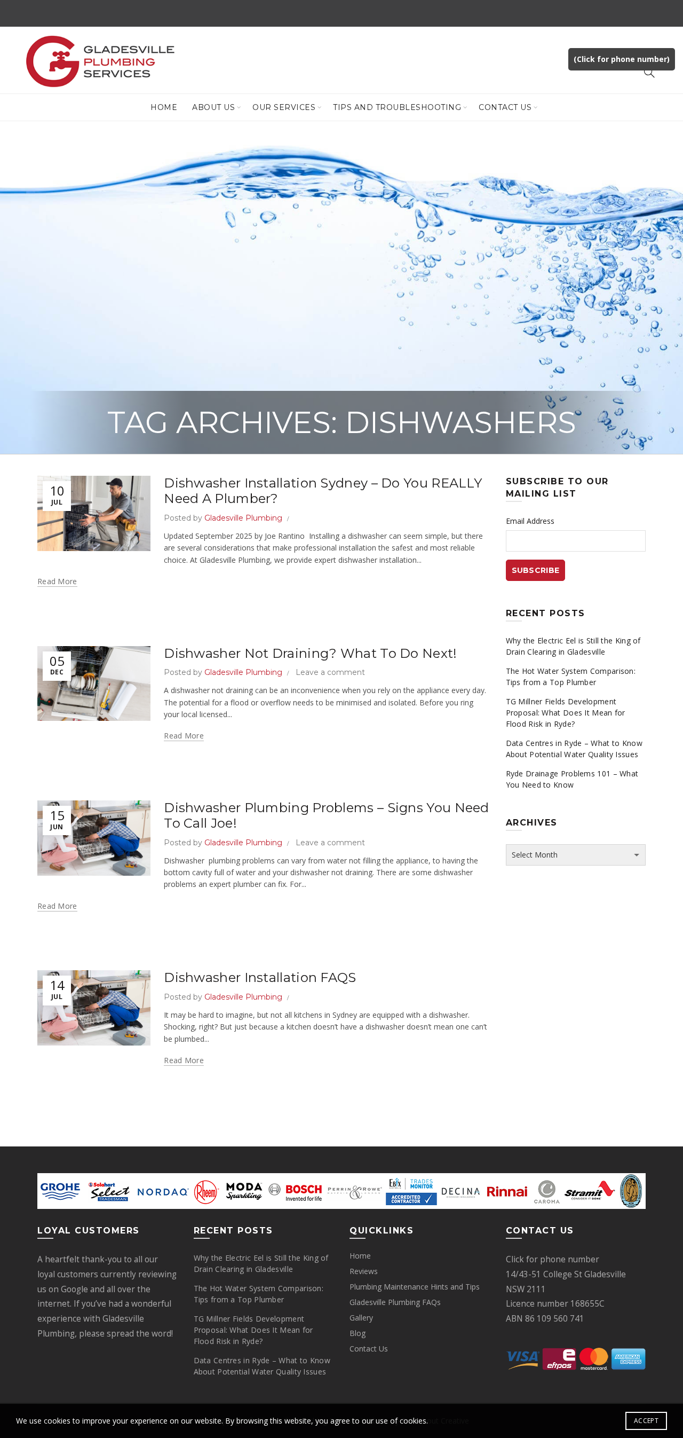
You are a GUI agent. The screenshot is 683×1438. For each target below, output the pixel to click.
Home (163, 107)
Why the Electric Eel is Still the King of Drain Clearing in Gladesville (573, 646)
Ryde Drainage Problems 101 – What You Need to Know (572, 779)
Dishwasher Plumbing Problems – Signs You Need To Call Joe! (326, 815)
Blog (358, 1333)
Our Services (283, 107)
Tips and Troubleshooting (397, 107)
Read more (57, 581)
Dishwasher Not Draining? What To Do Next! (310, 653)
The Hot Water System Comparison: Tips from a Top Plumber (571, 676)
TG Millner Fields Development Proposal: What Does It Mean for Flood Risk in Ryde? (565, 712)
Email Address (530, 521)
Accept (646, 1420)
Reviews (364, 1271)
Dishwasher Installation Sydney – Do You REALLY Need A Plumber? (323, 490)
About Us (213, 107)
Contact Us (505, 107)
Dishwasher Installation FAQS (260, 977)
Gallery (361, 1318)
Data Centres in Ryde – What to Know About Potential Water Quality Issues (574, 748)
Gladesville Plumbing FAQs (395, 1302)
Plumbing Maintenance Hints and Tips (415, 1287)
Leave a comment (330, 672)
